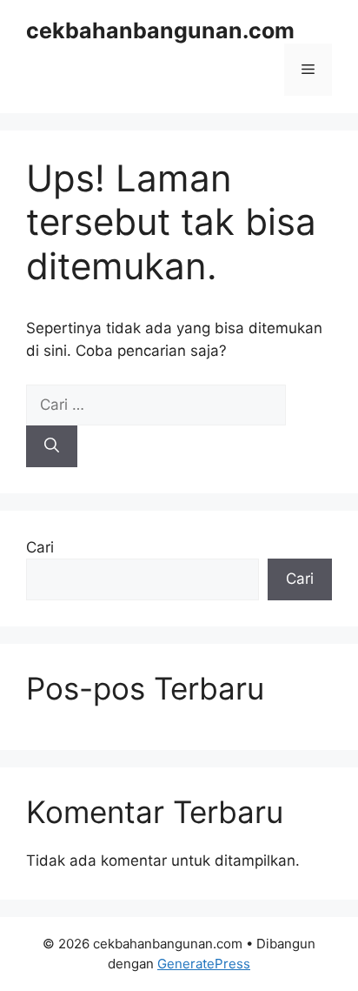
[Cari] (51, 446)
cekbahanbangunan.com (160, 30)
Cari (40, 547)
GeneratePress (203, 963)
